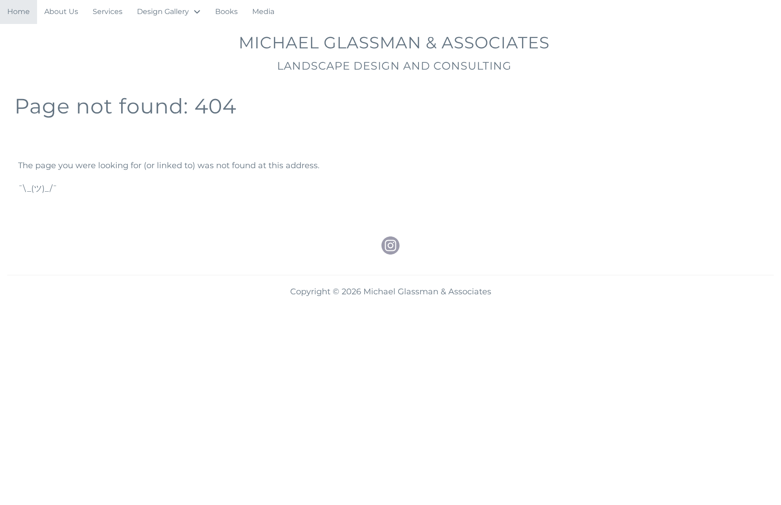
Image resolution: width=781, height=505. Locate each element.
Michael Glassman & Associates (394, 42)
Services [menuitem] (107, 11)
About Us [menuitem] (61, 11)
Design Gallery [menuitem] (163, 11)
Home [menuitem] (18, 11)
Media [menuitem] (263, 11)
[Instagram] (390, 245)
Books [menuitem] (226, 11)
